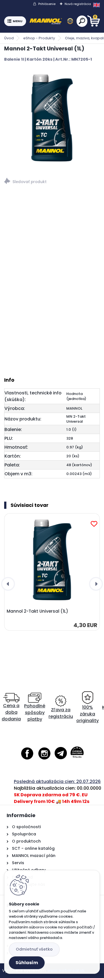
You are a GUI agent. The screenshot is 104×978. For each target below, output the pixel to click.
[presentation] (8, 584)
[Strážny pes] (52, 182)
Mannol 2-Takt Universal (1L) (37, 611)
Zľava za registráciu (61, 713)
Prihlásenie (46, 4)
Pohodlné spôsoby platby (34, 712)
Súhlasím (27, 962)
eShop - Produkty (39, 38)
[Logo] (51, 21)
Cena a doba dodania (11, 712)
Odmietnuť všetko (34, 949)
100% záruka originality (87, 714)
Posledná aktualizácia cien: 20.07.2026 (57, 781)
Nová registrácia (78, 4)
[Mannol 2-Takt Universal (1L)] (52, 118)
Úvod (9, 38)
